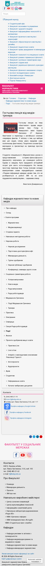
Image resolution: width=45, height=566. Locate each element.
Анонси (8, 336)
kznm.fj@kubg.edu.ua (13, 399)
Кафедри (32, 98)
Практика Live (13, 346)
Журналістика (13, 223)
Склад (8, 213)
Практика (9, 313)
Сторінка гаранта (12, 232)
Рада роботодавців (16, 293)
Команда (10, 484)
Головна (12, 98)
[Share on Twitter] (34, 436)
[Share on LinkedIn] (37, 436)
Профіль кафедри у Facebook (20, 412)
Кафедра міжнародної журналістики (21, 548)
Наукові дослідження (16, 247)
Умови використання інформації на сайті (18, 554)
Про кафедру (10, 208)
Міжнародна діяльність (17, 256)
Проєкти (10, 490)
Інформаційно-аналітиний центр (19, 508)
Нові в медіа (13, 284)
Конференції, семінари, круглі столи (22, 270)
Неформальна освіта (16, 381)
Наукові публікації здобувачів (20, 265)
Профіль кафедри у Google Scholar (23, 406)
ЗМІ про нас (11, 493)
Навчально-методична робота (17, 237)
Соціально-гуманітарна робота (17, 274)
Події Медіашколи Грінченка (19, 303)
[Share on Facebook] (30, 436)
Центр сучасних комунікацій (18, 502)
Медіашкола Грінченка (14, 298)
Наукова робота (12, 241)
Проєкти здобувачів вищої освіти (19, 340)
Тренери (11, 308)
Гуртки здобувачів (15, 260)
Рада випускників (15, 289)
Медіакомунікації (15, 227)
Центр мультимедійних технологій (20, 505)
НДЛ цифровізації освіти (11, 559)
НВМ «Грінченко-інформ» (16, 517)
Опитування (10, 317)
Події (8, 104)
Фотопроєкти (13, 362)
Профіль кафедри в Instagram (21, 418)
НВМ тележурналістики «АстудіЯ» (20, 520)
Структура (22, 98)
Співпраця (9, 322)
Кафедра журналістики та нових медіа (21, 101)
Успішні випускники (15, 280)
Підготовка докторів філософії (20, 251)
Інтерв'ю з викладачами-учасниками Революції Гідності (21, 356)
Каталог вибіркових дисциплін (20, 386)
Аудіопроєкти (13, 366)
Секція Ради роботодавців (16, 326)
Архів (7, 371)
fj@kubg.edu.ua (15, 474)
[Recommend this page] (41, 436)
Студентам (10, 376)
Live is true (12, 350)
